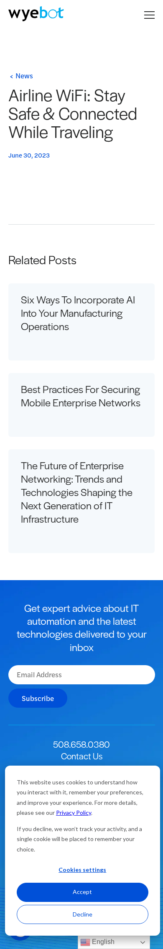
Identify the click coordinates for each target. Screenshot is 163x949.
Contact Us (81, 756)
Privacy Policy (73, 812)
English (102, 941)
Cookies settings (82, 869)
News (24, 75)
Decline (82, 914)
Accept (82, 891)
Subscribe (38, 698)
